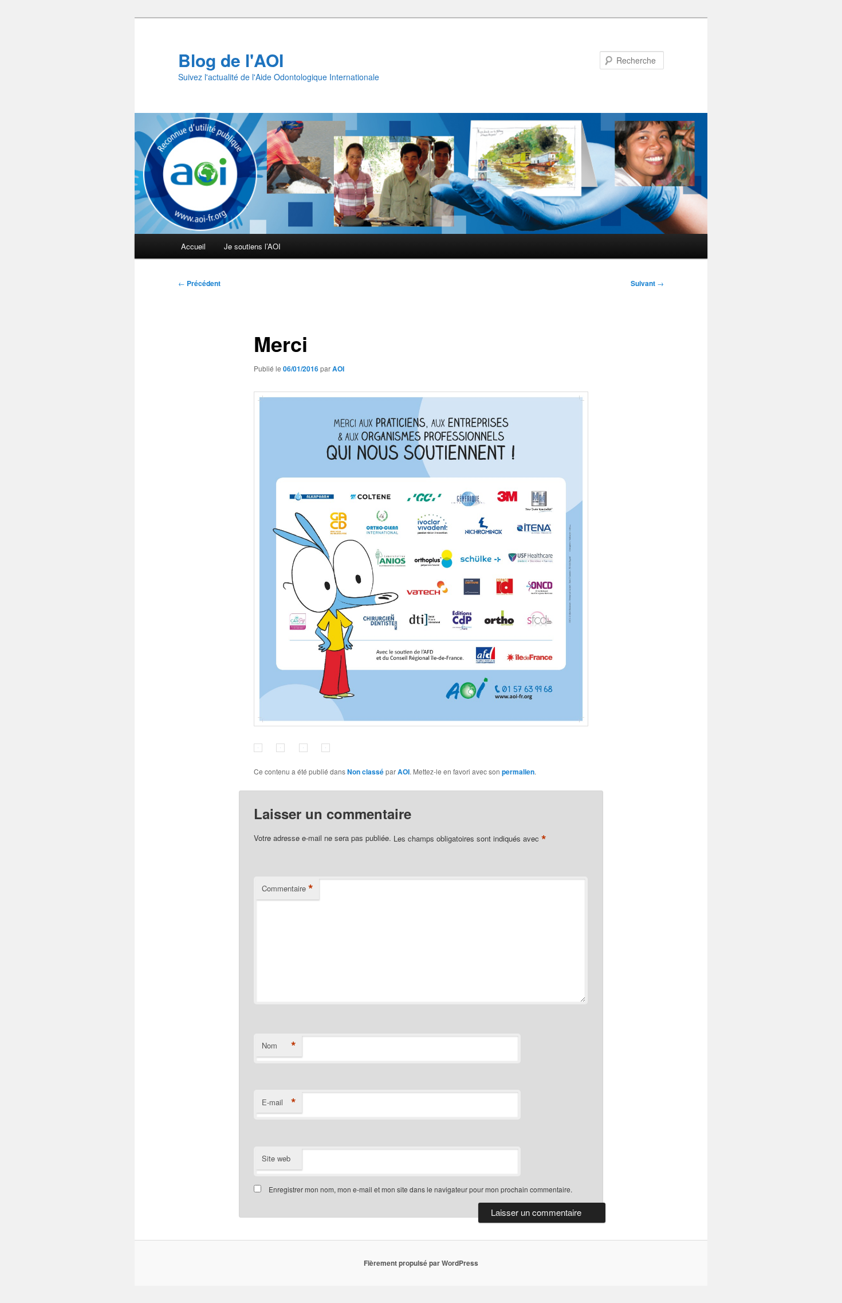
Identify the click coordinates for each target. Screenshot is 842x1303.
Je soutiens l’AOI (252, 246)
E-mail (279, 1102)
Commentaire (287, 888)
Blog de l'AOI (231, 60)
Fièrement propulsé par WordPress (421, 1263)
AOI (338, 368)
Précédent (199, 283)
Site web (276, 1158)
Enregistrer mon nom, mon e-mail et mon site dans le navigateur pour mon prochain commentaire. (420, 1189)
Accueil (193, 246)
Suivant (647, 283)
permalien (518, 771)
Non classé (365, 771)
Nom (279, 1045)
